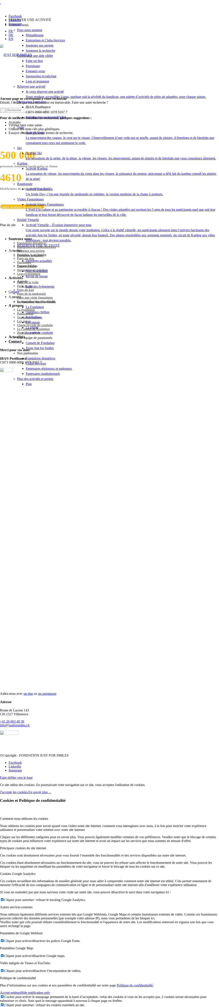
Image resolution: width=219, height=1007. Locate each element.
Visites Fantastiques (30, 199)
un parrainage (47, 693)
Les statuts (33, 322)
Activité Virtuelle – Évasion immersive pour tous (120, 232)
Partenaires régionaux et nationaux (49, 368)
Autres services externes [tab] (16, 907)
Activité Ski (121, 155)
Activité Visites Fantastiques (120, 209)
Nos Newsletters (37, 271)
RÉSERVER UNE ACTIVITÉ (38, 245)
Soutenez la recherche (40, 50)
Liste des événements (40, 286)
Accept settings (10, 992)
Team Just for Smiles (40, 348)
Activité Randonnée (94, 191)
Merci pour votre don (31, 102)
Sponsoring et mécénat (41, 76)
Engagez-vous (35, 71)
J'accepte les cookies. (14, 792)
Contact (14, 291)
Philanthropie (35, 35)
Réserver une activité (31, 86)
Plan (29, 384)
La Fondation (35, 307)
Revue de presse (37, 276)
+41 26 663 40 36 (12, 721)
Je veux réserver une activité (116, 94)
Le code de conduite (39, 332)
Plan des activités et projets (35, 379)
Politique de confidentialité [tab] (18, 978)
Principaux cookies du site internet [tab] (23, 848)
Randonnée (25, 184)
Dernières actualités (39, 261)
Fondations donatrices (40, 358)
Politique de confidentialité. (135, 985)
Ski (19, 148)
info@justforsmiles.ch (15, 725)
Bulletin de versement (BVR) (45, 117)
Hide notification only (35, 992)
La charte (32, 327)
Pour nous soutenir (29, 30)
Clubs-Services (36, 363)
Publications (34, 317)
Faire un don (34, 61)
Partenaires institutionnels (43, 373)
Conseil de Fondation (40, 343)
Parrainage (33, 66)
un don (28, 693)
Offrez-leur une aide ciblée (35, 55)
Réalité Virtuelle (28, 220)
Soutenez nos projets (39, 45)
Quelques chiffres (37, 312)
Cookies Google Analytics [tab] (18, 874)
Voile (20, 127)
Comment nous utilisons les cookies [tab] (24, 818)
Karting (22, 163)
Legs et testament (37, 81)
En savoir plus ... (39, 792)
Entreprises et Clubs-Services (45, 40)
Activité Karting (121, 174)
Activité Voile (120, 138)
